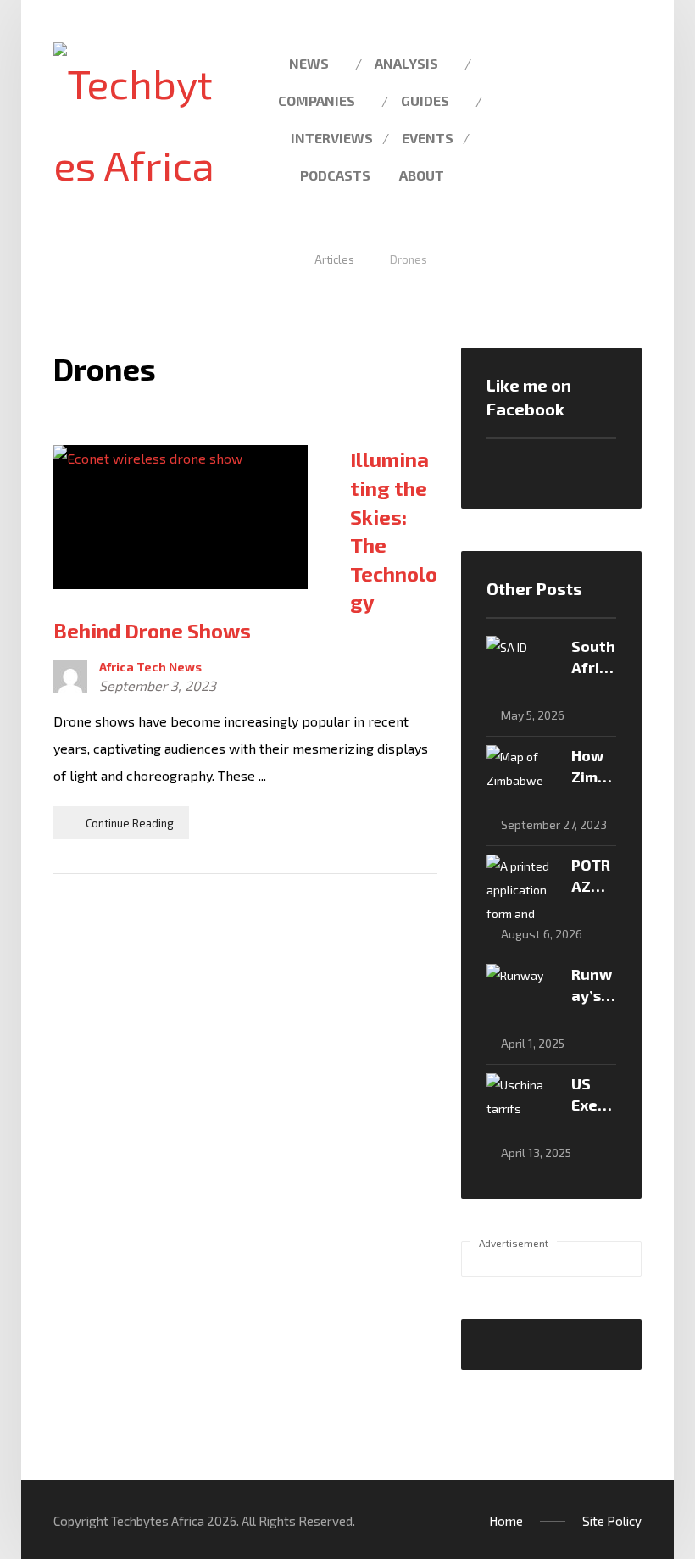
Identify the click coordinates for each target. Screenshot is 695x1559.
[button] (666, 61)
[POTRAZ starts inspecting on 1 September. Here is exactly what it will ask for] (520, 888)
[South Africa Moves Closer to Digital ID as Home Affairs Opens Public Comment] (520, 670)
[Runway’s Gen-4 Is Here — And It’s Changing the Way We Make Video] (520, 998)
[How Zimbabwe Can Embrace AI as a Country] (520, 779)
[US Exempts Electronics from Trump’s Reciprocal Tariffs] (520, 1107)
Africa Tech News (150, 667)
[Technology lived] (134, 123)
